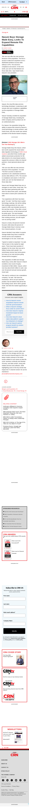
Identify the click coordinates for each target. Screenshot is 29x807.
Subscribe (5, 739)
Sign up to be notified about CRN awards (14, 536)
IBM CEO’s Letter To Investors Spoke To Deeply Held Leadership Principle (13, 418)
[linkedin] (7, 780)
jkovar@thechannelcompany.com (12, 374)
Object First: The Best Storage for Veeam (13, 526)
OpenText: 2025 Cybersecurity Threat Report (14, 511)
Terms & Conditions (6, 786)
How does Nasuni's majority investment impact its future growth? (14, 313)
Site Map (11, 790)
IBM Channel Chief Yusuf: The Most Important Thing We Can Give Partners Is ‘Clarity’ (14, 413)
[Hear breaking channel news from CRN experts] (8, 697)
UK (23, 7)
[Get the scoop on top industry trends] (8, 684)
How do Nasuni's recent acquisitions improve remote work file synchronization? (14, 302)
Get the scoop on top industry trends (13, 676)
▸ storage (13, 28)
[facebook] (3, 780)
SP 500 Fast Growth (22, 15)
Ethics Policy (5, 771)
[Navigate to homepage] (15, 9)
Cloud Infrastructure (8, 391)
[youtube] (16, 780)
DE (20, 7)
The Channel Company (8, 774)
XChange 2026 (13, 15)
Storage (4, 32)
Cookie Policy (4, 790)
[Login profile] (27, 12)
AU (8, 7)
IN (5, 7)
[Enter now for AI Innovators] (8, 548)
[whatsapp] (24, 780)
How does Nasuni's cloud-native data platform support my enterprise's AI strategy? (14, 319)
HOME (4, 28)
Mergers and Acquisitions (9, 389)
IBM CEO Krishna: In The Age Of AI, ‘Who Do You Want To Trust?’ (14, 423)
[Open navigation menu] (2, 11)
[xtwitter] (11, 780)
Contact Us (4, 767)
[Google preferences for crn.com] (7, 52)
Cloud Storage (21, 391)
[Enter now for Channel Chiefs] (8, 558)
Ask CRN (19, 332)
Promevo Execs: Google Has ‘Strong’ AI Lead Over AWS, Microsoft (12, 428)
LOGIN (24, 11)
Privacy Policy (15, 786)
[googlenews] (20, 780)
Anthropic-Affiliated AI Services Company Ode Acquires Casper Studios (13, 408)
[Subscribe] (18, 742)
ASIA (3, 7)
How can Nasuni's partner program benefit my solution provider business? (14, 325)
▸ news (8, 28)
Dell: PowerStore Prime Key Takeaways (13, 523)
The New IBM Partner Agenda (7, 656)
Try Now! (22, 2)
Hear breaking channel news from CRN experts (13, 689)
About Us (4, 763)
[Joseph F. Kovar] (6, 346)
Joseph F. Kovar (7, 48)
